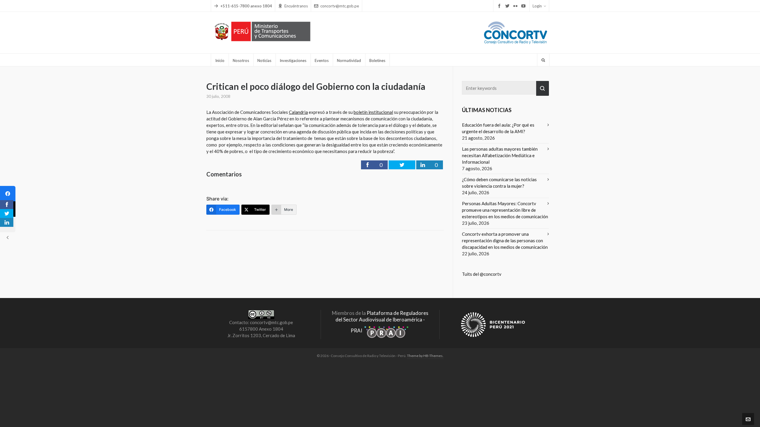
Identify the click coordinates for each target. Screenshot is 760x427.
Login (537, 6)
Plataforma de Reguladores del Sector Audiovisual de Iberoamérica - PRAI (381, 322)
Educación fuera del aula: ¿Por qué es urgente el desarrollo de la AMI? (498, 128)
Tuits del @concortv (481, 274)
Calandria (298, 112)
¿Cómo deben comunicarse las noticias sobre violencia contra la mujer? (499, 183)
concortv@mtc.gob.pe (339, 6)
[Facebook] (7, 193)
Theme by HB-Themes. (425, 355)
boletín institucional (373, 112)
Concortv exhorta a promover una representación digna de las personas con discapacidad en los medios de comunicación (505, 240)
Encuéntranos (296, 6)
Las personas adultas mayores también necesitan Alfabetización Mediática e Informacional (500, 155)
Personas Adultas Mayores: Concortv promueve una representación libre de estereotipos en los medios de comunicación (505, 210)
